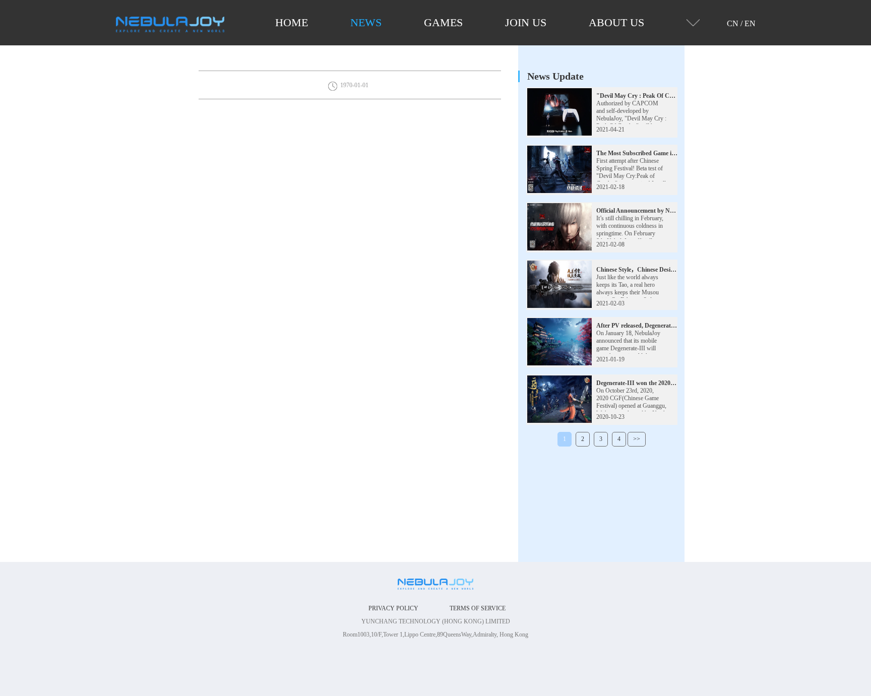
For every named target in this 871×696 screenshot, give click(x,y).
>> (636, 438)
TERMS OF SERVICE (478, 608)
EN (750, 23)
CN (732, 23)
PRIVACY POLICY (393, 608)
